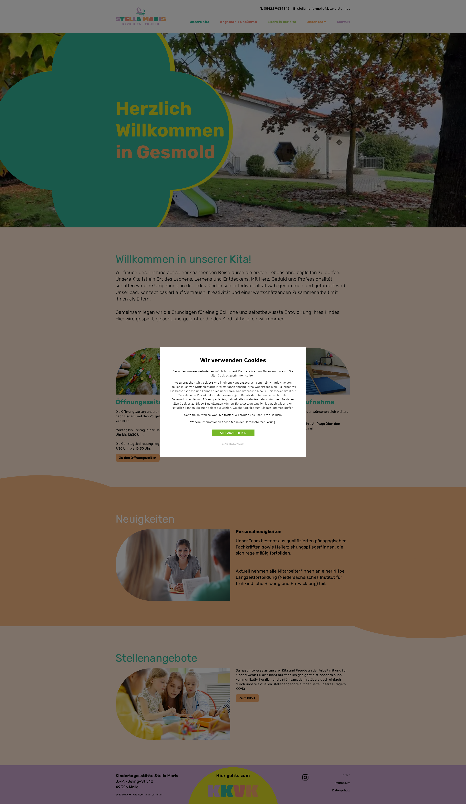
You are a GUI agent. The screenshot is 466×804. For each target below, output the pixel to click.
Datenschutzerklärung (260, 422)
